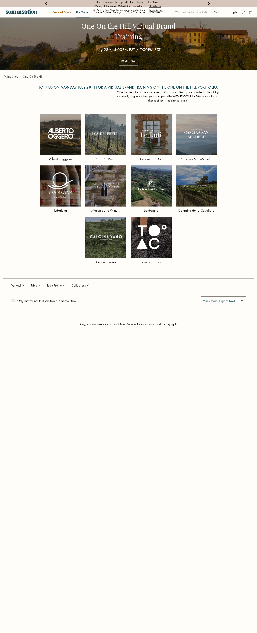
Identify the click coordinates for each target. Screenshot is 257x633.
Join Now (153, 2)
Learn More (155, 10)
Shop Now (155, 6)
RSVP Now (128, 61)
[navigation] (21, 12)
